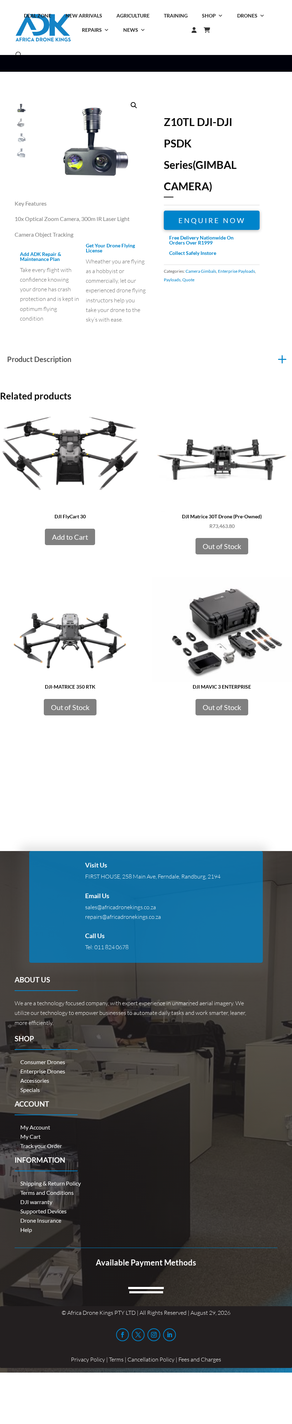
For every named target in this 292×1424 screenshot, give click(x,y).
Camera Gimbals (201, 271)
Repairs (92, 30)
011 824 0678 (111, 947)
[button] (133, 105)
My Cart (30, 1136)
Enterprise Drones (42, 1071)
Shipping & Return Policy (50, 1183)
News (130, 30)
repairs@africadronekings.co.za (123, 916)
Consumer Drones (42, 1061)
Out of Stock (222, 546)
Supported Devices (43, 1211)
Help (26, 1229)
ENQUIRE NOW (211, 220)
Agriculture (133, 15)
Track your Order (41, 1145)
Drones (247, 15)
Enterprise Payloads (236, 271)
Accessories (34, 1080)
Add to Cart (70, 537)
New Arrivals (84, 15)
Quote (188, 279)
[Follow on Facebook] (122, 1334)
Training (176, 15)
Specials (30, 1089)
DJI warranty (36, 1201)
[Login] (180, 30)
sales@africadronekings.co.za (120, 907)
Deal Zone (37, 15)
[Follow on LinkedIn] (169, 1334)
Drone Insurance (40, 1220)
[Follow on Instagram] (153, 1334)
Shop (209, 15)
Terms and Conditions (47, 1192)
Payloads (172, 279)
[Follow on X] (138, 1334)
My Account (35, 1127)
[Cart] (210, 30)
